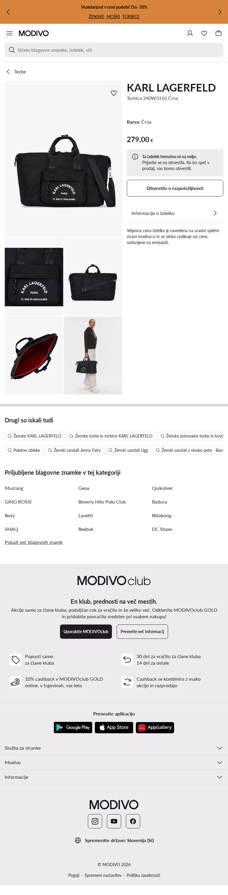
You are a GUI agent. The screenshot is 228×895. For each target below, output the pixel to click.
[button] (63, 159)
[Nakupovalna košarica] (218, 33)
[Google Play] (73, 728)
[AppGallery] (155, 728)
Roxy (10, 515)
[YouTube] (114, 821)
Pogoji (73, 875)
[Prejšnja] (8, 12)
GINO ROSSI (18, 501)
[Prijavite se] (190, 33)
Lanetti (85, 515)
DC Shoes (162, 529)
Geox (83, 488)
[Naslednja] (220, 12)
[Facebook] (133, 821)
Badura (159, 501)
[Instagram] (95, 821)
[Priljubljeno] (204, 33)
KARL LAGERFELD (171, 87)
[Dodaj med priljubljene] (114, 93)
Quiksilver (162, 488)
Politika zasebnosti (143, 875)
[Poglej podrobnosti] (215, 213)
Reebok (86, 529)
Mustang (14, 488)
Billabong (161, 515)
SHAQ (11, 529)
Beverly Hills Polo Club (102, 501)
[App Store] (114, 728)
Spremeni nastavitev (103, 875)
